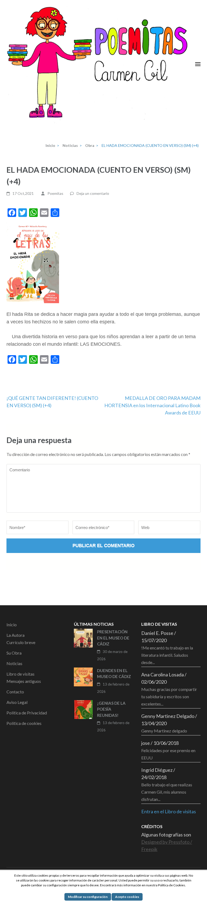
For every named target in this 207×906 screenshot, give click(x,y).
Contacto (15, 691)
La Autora (15, 635)
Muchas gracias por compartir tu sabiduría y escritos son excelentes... (169, 696)
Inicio (11, 624)
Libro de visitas (20, 673)
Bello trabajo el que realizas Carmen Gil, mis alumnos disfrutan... (166, 792)
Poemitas (55, 193)
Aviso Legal (16, 702)
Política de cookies (24, 723)
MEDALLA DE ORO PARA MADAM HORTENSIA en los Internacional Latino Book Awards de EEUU (152, 405)
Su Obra (14, 652)
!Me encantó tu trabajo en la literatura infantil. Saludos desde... (167, 655)
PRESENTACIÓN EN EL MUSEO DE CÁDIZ (113, 637)
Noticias (14, 663)
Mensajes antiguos (23, 681)
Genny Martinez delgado (164, 730)
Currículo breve (20, 642)
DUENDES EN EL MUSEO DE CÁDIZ (114, 673)
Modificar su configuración (88, 897)
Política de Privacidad (26, 712)
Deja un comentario (93, 193)
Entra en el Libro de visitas (168, 811)
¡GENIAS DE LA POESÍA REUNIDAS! (111, 709)
